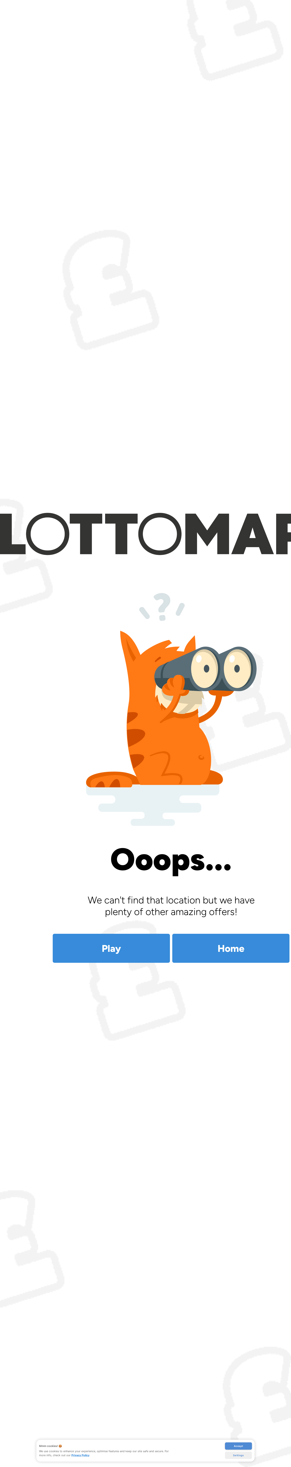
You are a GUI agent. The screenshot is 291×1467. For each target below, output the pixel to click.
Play (111, 948)
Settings (238, 1455)
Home (231, 948)
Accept (238, 1446)
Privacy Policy (80, 1455)
